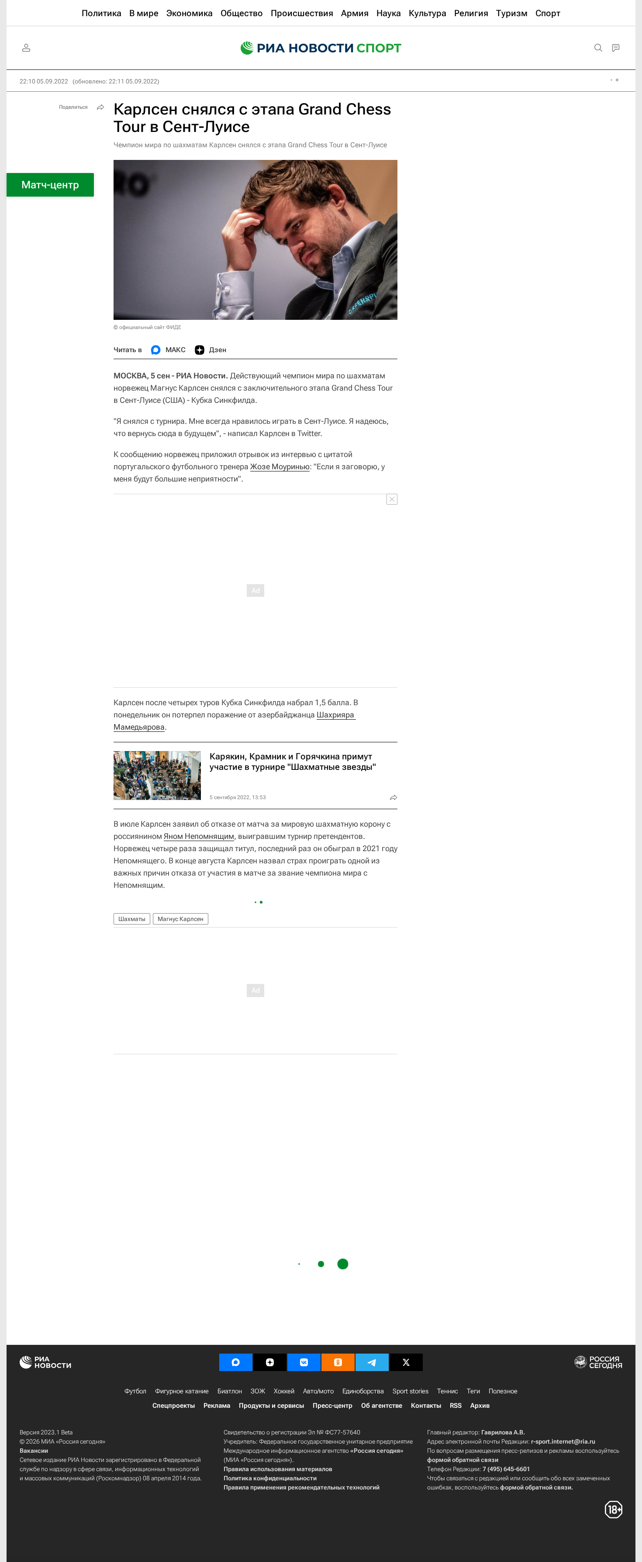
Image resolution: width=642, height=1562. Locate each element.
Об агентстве (381, 1406)
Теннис (447, 1391)
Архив (480, 1406)
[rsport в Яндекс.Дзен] (269, 1362)
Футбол (135, 1391)
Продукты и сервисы (271, 1406)
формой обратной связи (462, 1459)
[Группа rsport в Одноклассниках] (338, 1362)
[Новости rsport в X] (406, 1362)
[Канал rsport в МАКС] (235, 1362)
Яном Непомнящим (199, 836)
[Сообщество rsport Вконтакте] (304, 1362)
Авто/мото (318, 1391)
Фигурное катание (182, 1391)
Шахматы (131, 918)
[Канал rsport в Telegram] (372, 1362)
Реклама (217, 1406)
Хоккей (284, 1391)
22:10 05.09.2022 (44, 81)
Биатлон (229, 1391)
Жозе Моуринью (280, 466)
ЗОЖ (258, 1391)
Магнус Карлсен (181, 918)
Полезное (503, 1391)
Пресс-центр (332, 1406)
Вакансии (34, 1450)
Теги (473, 1391)
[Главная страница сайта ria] (291, 48)
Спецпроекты (173, 1406)
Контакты (426, 1406)
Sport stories (410, 1391)
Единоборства (363, 1391)
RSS (456, 1406)
